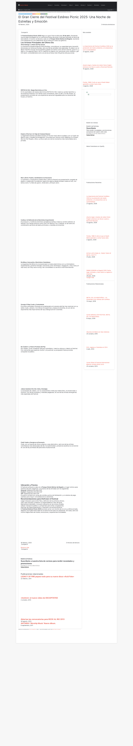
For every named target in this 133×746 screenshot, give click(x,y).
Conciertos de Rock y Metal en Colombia (29, 12)
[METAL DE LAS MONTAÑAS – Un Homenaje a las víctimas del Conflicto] (94, 296)
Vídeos (70, 5)
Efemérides (96, 5)
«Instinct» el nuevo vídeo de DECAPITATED (39, 598)
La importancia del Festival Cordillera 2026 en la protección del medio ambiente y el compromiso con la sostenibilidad (98, 48)
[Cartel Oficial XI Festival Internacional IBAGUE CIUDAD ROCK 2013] (94, 361)
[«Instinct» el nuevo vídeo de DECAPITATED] (36, 596)
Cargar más (90, 277)
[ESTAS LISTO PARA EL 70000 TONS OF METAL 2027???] (94, 251)
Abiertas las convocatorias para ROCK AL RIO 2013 (42, 619)
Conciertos (56, 5)
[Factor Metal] (23, 5)
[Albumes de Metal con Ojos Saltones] (94, 330)
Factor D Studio (57, 629)
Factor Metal (32, 629)
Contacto (103, 5)
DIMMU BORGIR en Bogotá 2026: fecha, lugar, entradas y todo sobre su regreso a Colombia (99, 272)
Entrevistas (63, 5)
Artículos (82, 5)
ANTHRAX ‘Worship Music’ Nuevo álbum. (38, 623)
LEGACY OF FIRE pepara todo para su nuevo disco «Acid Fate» (47, 576)
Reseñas (89, 5)
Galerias (77, 5)
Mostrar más (25, 547)
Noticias (49, 5)
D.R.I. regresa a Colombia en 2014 (96, 347)
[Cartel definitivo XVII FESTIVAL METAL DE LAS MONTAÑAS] (94, 313)
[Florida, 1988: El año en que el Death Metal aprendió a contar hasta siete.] (91, 80)
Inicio (19, 12)
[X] (21, 34)
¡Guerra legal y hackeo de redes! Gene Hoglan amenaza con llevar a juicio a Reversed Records (98, 219)
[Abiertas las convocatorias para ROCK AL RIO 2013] (36, 617)
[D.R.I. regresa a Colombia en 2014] (94, 345)
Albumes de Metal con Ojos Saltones (97, 332)
